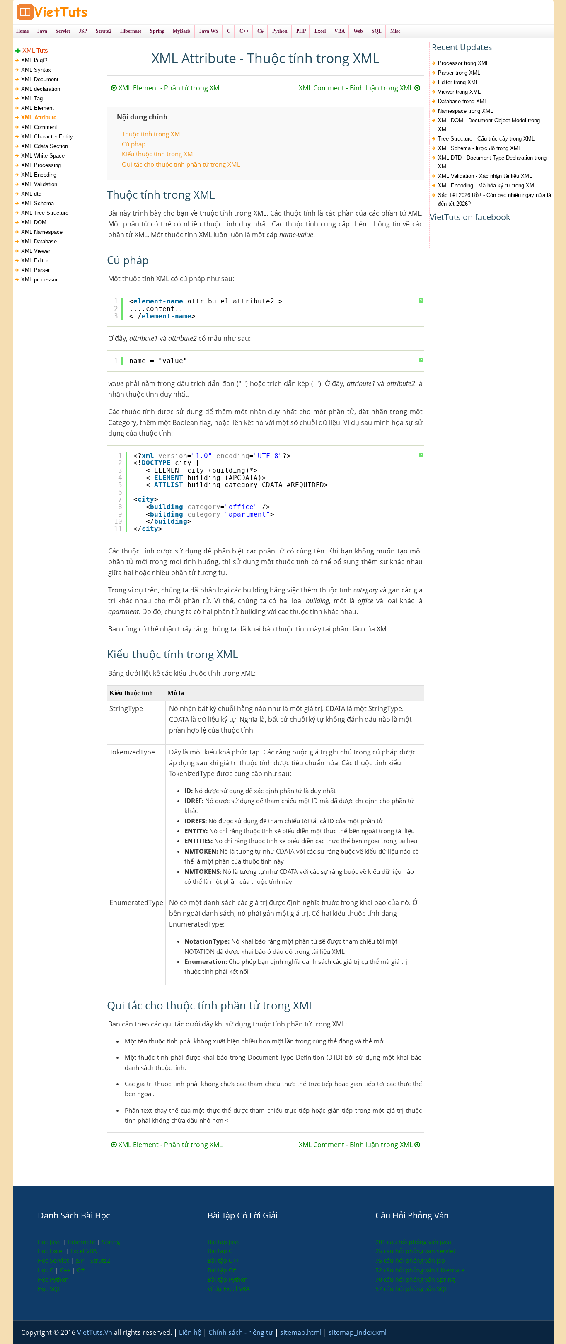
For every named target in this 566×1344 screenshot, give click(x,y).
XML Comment (39, 127)
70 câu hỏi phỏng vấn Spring (415, 1279)
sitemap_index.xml (358, 1332)
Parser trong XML (459, 73)
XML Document (39, 79)
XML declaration (40, 89)
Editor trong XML (458, 82)
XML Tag (32, 98)
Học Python (53, 1279)
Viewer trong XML (459, 92)
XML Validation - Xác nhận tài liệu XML (485, 176)
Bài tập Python (228, 1279)
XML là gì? (34, 60)
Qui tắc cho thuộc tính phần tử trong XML (181, 164)
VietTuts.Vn (95, 1332)
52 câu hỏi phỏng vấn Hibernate (419, 1270)
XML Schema (37, 203)
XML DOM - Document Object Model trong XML (489, 124)
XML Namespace (42, 232)
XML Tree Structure (44, 213)
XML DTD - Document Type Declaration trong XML (492, 162)
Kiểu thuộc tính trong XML (159, 154)
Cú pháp (133, 144)
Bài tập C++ (223, 1260)
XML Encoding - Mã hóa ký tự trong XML (487, 185)
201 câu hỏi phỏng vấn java (413, 1242)
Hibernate (82, 1242)
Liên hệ (191, 1332)
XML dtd (31, 194)
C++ (66, 1270)
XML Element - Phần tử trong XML (170, 87)
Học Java (50, 1242)
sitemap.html (301, 1332)
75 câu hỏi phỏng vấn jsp (410, 1260)
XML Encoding (38, 175)
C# (81, 1270)
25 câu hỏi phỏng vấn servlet (415, 1251)
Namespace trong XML (465, 111)
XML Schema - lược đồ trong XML (479, 148)
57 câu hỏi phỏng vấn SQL (411, 1289)
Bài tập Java (224, 1242)
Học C (46, 1270)
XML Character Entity (47, 136)
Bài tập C (220, 1251)
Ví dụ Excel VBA (229, 1289)
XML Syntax (36, 70)
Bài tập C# (222, 1270)
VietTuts (83, 12)
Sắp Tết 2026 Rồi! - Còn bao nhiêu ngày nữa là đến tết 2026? (494, 199)
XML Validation (39, 184)
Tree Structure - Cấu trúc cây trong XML (486, 139)
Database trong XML (462, 101)
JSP (80, 1260)
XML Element (37, 108)
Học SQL (49, 1289)
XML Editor (34, 260)
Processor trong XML (463, 63)
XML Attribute (38, 117)
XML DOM (33, 222)
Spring (111, 1242)
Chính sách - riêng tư (241, 1332)
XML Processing (41, 165)
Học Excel (51, 1251)
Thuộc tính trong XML (153, 134)
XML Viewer (35, 251)
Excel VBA (83, 1251)
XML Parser (35, 270)
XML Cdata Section (44, 146)
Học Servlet (54, 1260)
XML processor (39, 280)
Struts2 (100, 1260)
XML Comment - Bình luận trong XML (356, 87)
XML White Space (43, 156)
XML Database (39, 241)
